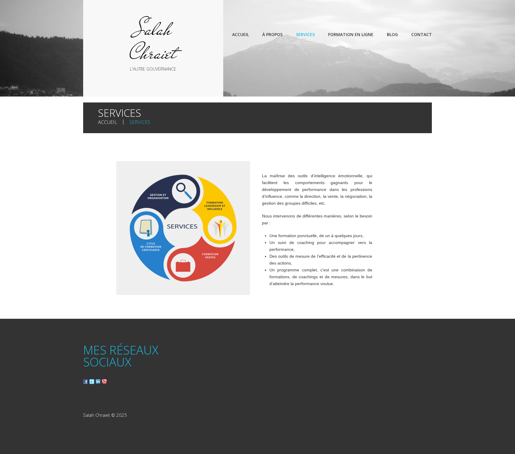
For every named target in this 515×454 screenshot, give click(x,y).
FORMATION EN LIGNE (350, 34)
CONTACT (421, 34)
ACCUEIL (240, 34)
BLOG (392, 34)
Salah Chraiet (153, 41)
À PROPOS (272, 34)
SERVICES (305, 34)
